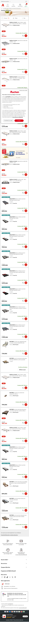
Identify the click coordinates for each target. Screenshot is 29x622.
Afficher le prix (22, 369)
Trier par (20, 18)
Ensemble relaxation (5, 535)
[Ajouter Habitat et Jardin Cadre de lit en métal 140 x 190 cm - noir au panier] (26, 72)
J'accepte (19, 120)
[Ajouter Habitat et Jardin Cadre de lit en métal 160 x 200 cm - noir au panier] (26, 53)
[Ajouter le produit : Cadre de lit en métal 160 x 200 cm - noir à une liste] (23, 54)
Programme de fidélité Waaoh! (8, 571)
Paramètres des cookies (8, 120)
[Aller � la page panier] (26, 5)
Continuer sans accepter (23, 90)
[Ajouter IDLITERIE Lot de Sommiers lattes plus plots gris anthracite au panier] (26, 510)
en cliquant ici (10, 603)
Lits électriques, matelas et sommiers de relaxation (12, 8)
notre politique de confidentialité (17, 117)
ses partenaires (8, 96)
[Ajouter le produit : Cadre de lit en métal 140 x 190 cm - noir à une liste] (23, 72)
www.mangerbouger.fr (23, 607)
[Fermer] (1, 616)
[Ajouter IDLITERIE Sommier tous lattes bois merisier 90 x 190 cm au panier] (26, 404)
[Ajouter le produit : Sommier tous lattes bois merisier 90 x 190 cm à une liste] (23, 404)
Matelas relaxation (14, 535)
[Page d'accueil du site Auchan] (3, 5)
